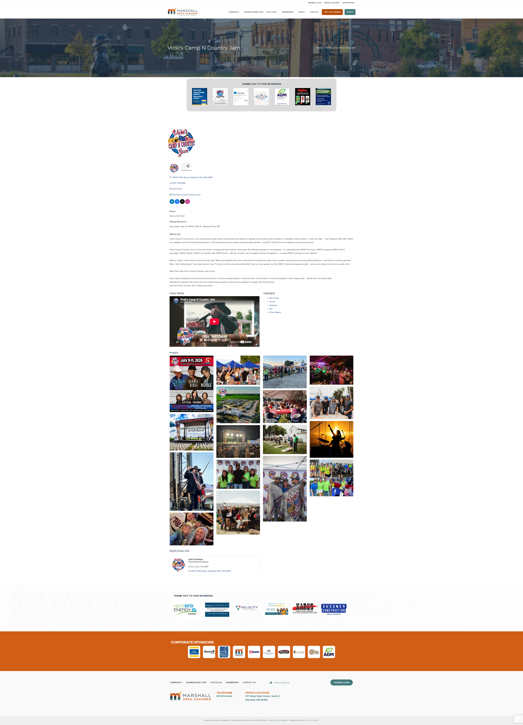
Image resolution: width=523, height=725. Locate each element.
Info (271, 309)
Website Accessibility (279, 720)
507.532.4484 (224, 696)
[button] (168, 2)
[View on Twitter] (182, 203)
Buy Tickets (274, 298)
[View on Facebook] (177, 203)
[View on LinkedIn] (172, 203)
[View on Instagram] (187, 203)
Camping (273, 305)
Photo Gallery (275, 312)
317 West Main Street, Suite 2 (262, 696)
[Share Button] (186, 165)
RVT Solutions (311, 720)
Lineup (272, 301)
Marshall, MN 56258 (256, 700)
